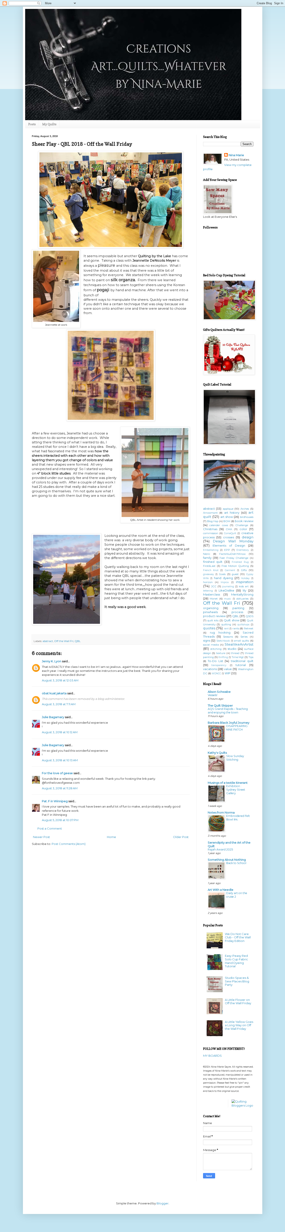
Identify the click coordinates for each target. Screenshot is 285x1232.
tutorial (241, 665)
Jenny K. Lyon (51, 661)
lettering (208, 590)
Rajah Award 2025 (220, 849)
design (247, 537)
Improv (225, 582)
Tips (250, 657)
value (228, 669)
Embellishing (210, 550)
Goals (222, 574)
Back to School (236, 863)
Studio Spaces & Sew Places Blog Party (237, 981)
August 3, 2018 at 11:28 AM (59, 788)
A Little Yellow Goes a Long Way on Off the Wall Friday (239, 1025)
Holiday (245, 578)
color (243, 529)
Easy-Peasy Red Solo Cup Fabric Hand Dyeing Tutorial (236, 961)
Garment (230, 570)
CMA (229, 529)
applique (228, 508)
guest (235, 574)
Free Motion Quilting (235, 566)
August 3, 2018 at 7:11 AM (58, 704)
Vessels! (212, 695)
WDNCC (216, 673)
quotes (209, 628)
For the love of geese (57, 773)
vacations (210, 669)
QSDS (249, 616)
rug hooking (220, 632)
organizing (210, 608)
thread (235, 653)
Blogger (163, 1203)
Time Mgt (238, 657)
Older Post (181, 837)
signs (206, 640)
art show (226, 517)
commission (210, 533)
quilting (226, 624)
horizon (208, 582)
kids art (244, 586)
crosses (228, 537)
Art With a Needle (220, 889)
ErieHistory (242, 550)
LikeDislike (226, 590)
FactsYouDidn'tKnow (232, 553)
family (207, 557)
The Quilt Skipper (220, 705)
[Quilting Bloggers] (242, 1105)
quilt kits (212, 620)
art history (232, 512)
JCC (213, 586)
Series (244, 636)
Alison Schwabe (219, 691)
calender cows (218, 525)
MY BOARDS (212, 1055)
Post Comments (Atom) (69, 844)
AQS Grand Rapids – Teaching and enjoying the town (228, 710)
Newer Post (41, 837)
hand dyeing (223, 578)
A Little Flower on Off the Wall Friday (238, 1001)
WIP (227, 673)
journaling (228, 586)
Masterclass (211, 594)
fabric (206, 553)
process (237, 612)
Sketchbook (223, 640)
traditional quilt (242, 661)
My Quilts (49, 124)
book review (244, 521)
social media (211, 644)
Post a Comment (49, 828)
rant (226, 628)
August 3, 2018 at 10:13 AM (60, 760)
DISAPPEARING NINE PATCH (237, 727)
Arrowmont (210, 512)
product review (214, 616)
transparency (218, 665)
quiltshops (243, 624)
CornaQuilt (230, 533)
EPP (227, 549)
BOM (226, 521)
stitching (216, 648)
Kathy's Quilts (217, 752)
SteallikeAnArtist (239, 644)
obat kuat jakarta (54, 693)
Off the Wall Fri (63, 641)
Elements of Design (229, 545)
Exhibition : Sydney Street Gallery (235, 789)
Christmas (210, 529)
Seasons (228, 636)
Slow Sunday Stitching (235, 757)
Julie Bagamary (53, 717)
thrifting (223, 657)
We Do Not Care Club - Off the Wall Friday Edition (238, 937)
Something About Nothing (227, 859)
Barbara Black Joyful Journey (228, 722)
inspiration (244, 582)
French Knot (210, 570)
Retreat (248, 628)
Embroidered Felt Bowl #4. (238, 817)
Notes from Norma (221, 812)
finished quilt (213, 561)
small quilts (241, 640)
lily (244, 590)
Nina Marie (236, 155)
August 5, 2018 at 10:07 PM (60, 820)
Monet (214, 598)
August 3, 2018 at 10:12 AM (59, 732)
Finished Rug (240, 562)
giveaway (208, 574)
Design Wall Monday (233, 541)
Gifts (244, 570)
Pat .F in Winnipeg (55, 801)
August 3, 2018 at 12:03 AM (60, 680)
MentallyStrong (242, 594)
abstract (48, 641)
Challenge (241, 525)
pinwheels (210, 612)
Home (111, 837)
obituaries (242, 598)
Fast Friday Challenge (234, 557)
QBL (78, 641)
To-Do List (215, 661)
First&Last (209, 566)
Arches (244, 508)
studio (232, 648)
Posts (32, 124)
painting (238, 608)
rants (235, 628)
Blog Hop (212, 521)
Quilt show (231, 620)
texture (220, 653)
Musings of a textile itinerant (228, 782)
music (227, 598)
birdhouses (246, 517)
